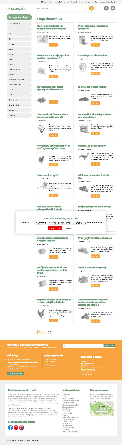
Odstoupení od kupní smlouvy (91, 367)
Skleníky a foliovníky (68, 407)
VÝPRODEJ (66, 394)
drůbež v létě (13, 100)
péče (10, 34)
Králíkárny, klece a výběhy (70, 401)
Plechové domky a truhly (70, 405)
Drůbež (64, 396)
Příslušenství (66, 409)
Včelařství (65, 415)
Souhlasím (54, 228)
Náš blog (12, 355)
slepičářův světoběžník (17, 80)
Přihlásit (108, 346)
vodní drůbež (13, 95)
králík (11, 90)
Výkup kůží (84, 373)
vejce (11, 49)
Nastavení (68, 228)
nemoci (11, 74)
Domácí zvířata (67, 421)
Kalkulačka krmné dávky (61, 2)
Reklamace (85, 365)
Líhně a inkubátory (68, 403)
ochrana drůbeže (15, 85)
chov (10, 29)
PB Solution (35, 441)
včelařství (12, 110)
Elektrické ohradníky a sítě (70, 417)
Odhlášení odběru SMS (88, 371)
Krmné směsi (66, 411)
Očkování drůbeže (87, 374)
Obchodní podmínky (88, 369)
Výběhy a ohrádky (68, 427)
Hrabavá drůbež (14, 24)
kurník (11, 54)
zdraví (11, 39)
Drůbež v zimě (14, 105)
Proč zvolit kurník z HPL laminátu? (19, 359)
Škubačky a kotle (67, 425)
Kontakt (94, 2)
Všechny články (14, 373)
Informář (74, 2)
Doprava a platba (84, 2)
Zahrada (12, 115)
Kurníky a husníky (67, 399)
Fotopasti (65, 429)
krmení (11, 44)
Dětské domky (67, 413)
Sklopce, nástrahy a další (70, 431)
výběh (11, 59)
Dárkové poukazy (46, 2)
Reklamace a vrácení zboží (106, 2)
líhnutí (11, 64)
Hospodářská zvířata (69, 419)
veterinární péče (14, 69)
